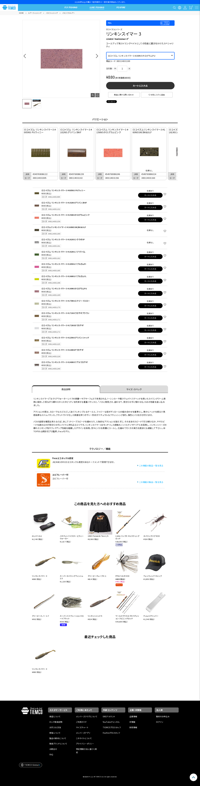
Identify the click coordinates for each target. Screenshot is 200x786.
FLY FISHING (70, 7)
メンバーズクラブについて (86, 716)
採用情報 (133, 727)
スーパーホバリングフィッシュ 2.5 (71, 577)
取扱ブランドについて (58, 743)
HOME (21, 13)
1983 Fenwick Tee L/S (98, 536)
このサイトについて (84, 738)
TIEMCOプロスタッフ (112, 727)
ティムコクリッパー (150, 616)
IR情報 (132, 722)
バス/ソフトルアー (68, 13)
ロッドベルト (37, 536)
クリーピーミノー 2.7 (40, 616)
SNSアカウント (109, 716)
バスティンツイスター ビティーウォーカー (72, 537)
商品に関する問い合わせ (124, 94)
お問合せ (53, 749)
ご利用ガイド (81, 722)
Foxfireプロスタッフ (111, 732)
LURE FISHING (97, 7)
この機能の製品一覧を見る (151, 465)
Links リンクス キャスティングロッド (127, 537)
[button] (25, 56)
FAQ (51, 754)
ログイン (159, 722)
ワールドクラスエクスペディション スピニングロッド (127, 617)
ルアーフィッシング (34, 13)
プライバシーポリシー (85, 743)
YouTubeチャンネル (111, 722)
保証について (55, 716)
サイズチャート (82, 727)
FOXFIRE (120, 7)
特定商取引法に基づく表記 (86, 751)
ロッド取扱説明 (55, 722)
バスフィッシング (52, 13)
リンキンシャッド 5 (95, 616)
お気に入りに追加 (158, 94)
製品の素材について (57, 738)
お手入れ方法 (55, 727)
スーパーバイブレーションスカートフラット (72, 617)
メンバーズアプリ (83, 732)
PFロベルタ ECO (122, 576)
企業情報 (133, 716)
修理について (55, 732)
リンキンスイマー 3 (39, 576)
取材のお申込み (163, 716)
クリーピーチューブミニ (97, 576)
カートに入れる (140, 85)
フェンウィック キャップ (152, 576)
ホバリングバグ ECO (151, 536)
